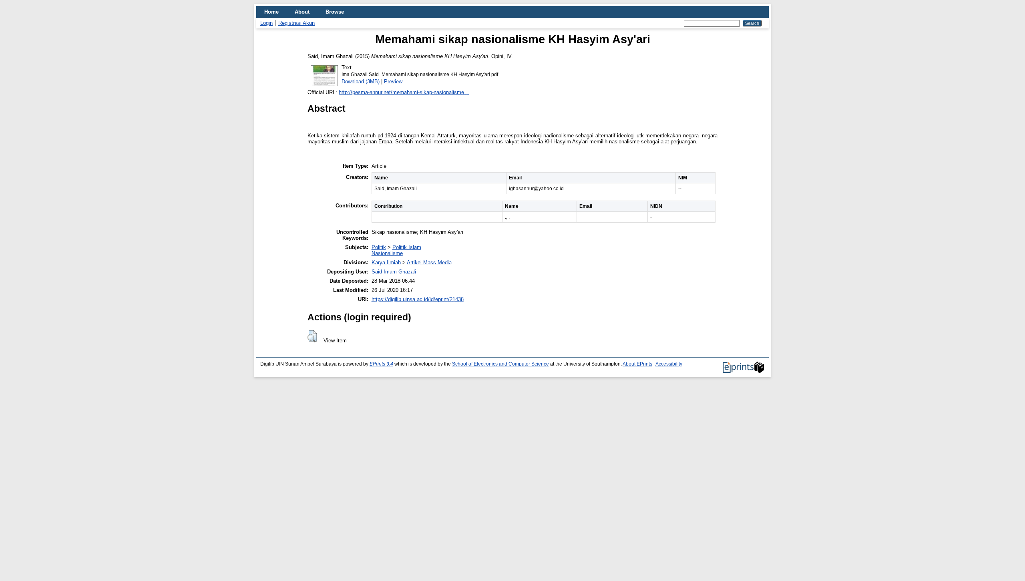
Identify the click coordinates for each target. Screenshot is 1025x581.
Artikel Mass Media (429, 262)
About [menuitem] (302, 12)
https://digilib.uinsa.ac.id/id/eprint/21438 (418, 299)
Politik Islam (406, 247)
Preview (393, 81)
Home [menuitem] (271, 12)
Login (266, 23)
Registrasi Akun (296, 23)
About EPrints (637, 364)
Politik (379, 247)
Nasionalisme (387, 253)
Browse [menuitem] (335, 12)
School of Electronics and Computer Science (500, 364)
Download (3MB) (361, 81)
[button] (312, 336)
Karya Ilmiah (386, 262)
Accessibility (668, 364)
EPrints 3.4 (381, 364)
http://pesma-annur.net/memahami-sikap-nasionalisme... (404, 92)
